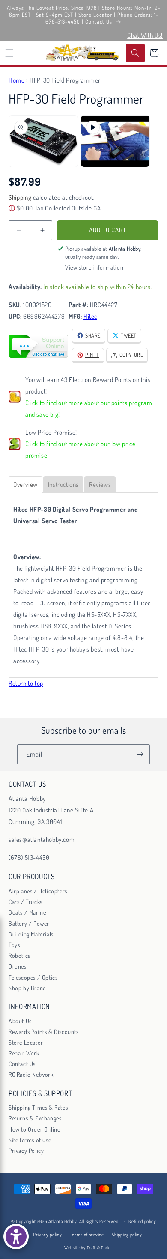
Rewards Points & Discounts (44, 1031)
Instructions (63, 484)
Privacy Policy (26, 1150)
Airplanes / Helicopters (38, 891)
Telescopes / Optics (33, 977)
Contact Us (22, 1063)
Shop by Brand (27, 988)
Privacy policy (47, 1235)
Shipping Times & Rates (38, 1107)
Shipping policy (127, 1235)
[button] (9, 53)
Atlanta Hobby (62, 1221)
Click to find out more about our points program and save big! (88, 408)
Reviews (100, 484)
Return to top (26, 683)
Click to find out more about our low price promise (80, 449)
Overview (25, 484)
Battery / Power (29, 923)
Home (16, 80)
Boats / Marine (27, 912)
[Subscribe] (140, 754)
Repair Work (24, 1053)
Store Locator (26, 1042)
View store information (94, 267)
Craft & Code (99, 1247)
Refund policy (142, 1221)
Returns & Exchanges (35, 1118)
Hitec (90, 316)
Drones (18, 966)
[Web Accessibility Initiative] (16, 1236)
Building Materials (31, 934)
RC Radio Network (31, 1074)
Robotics (19, 955)
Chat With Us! (145, 35)
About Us (20, 1021)
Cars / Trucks (25, 901)
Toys (14, 944)
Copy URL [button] (131, 354)
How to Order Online (34, 1129)
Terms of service (87, 1235)
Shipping (20, 197)
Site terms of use (30, 1139)
